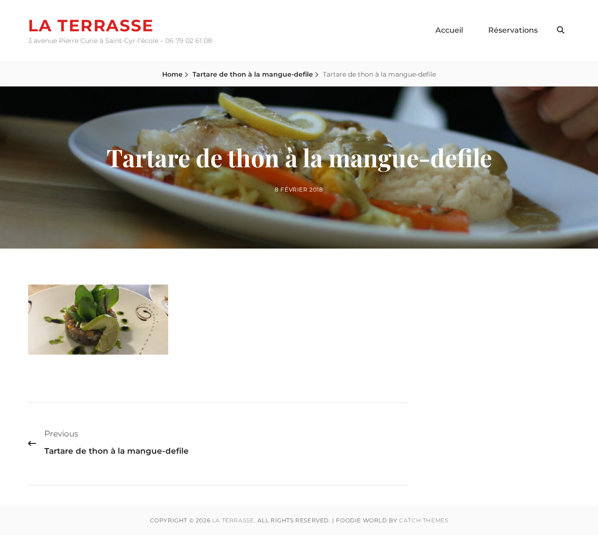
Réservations (513, 30)
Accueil (449, 30)
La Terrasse (90, 25)
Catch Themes (423, 520)
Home (172, 74)
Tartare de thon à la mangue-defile (252, 74)
